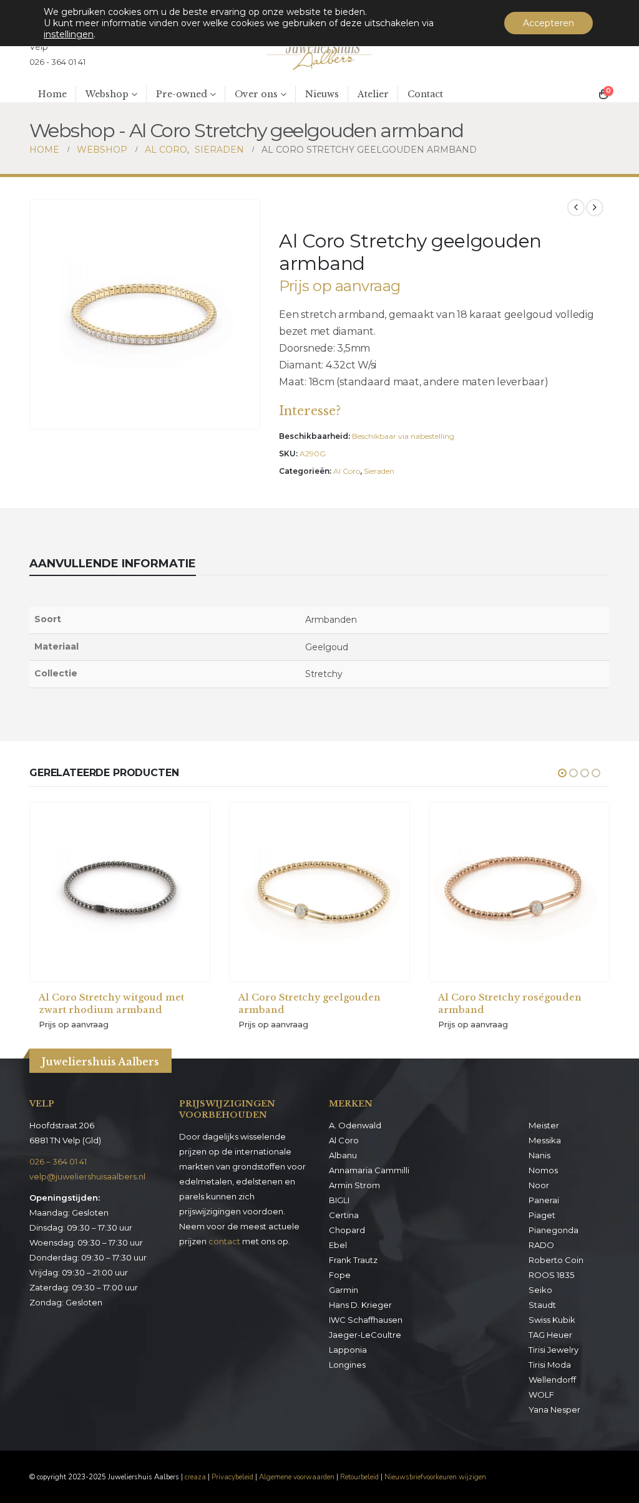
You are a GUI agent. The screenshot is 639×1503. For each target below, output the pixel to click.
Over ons (256, 94)
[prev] (576, 207)
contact (224, 1241)
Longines (347, 1365)
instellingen (69, 34)
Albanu (343, 1155)
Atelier (373, 94)
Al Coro (346, 471)
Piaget (542, 1215)
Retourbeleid (359, 1477)
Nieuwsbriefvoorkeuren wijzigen (435, 1477)
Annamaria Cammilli (369, 1170)
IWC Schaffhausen (365, 1320)
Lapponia (348, 1350)
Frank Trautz (353, 1260)
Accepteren (548, 23)
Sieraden (379, 471)
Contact (425, 94)
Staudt (542, 1305)
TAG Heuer (550, 1335)
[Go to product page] (120, 892)
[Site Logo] (319, 54)
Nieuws (322, 94)
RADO (541, 1245)
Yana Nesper (554, 1409)
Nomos (543, 1170)
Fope (340, 1275)
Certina (344, 1215)
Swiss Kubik (552, 1320)
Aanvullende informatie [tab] (112, 563)
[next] (594, 207)
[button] (247, 417)
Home (52, 94)
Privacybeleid (232, 1477)
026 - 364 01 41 (57, 62)
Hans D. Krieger (360, 1305)
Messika (545, 1140)
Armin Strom (354, 1185)
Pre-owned (181, 94)
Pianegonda (553, 1230)
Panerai (544, 1200)
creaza (195, 1477)
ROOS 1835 (551, 1275)
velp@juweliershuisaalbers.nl (87, 1176)
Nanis (539, 1155)
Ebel (338, 1245)
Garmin (343, 1290)
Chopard (347, 1230)
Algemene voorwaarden (296, 1477)
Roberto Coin (556, 1260)
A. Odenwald (355, 1125)
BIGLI (339, 1200)
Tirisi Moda (550, 1365)
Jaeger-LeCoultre (365, 1335)
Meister (544, 1125)
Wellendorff (552, 1380)
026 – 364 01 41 (58, 1161)
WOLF (541, 1395)
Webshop (107, 94)
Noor (539, 1185)
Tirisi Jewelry (553, 1350)
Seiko (540, 1290)
